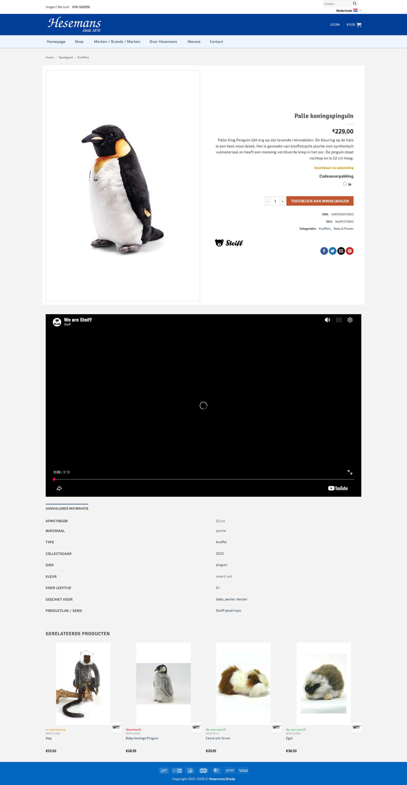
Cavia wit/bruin (218, 738)
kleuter (242, 599)
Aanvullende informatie (67, 508)
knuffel (221, 542)
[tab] (67, 508)
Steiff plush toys (228, 610)
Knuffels (83, 57)
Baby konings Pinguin (142, 738)
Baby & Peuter (344, 228)
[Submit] (354, 3)
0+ (218, 588)
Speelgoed (66, 57)
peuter (230, 599)
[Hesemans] (74, 25)
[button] (335, 24)
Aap (49, 738)
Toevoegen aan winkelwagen (320, 201)
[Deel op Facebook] (324, 251)
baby (220, 599)
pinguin (221, 565)
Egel (289, 738)
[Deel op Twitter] (333, 251)
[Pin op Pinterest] (350, 251)
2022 (220, 553)
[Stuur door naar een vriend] (341, 251)
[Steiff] (229, 243)
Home (50, 57)
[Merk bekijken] (116, 727)
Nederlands (344, 10)
